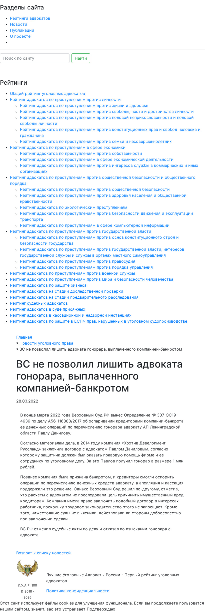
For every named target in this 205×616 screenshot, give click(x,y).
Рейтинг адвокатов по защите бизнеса (48, 285)
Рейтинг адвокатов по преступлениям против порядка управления (86, 267)
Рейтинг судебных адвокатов (39, 303)
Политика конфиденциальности (78, 590)
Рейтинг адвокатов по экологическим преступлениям (73, 207)
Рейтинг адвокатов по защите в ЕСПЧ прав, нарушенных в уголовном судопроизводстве (98, 321)
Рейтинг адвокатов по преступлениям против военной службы (72, 273)
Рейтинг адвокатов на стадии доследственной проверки (66, 291)
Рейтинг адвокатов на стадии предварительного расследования (74, 297)
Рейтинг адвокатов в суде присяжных (47, 309)
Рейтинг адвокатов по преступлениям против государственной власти (80, 231)
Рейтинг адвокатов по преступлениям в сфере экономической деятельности (97, 159)
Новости (18, 24)
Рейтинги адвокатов (30, 18)
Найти (81, 58)
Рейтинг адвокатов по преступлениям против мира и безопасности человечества (91, 279)
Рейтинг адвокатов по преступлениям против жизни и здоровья (84, 105)
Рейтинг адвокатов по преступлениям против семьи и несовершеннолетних (96, 141)
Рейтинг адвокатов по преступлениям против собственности (81, 153)
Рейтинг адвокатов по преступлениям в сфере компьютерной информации (95, 225)
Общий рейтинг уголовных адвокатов (47, 93)
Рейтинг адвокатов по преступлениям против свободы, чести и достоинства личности (107, 111)
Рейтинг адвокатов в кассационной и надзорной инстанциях (71, 315)
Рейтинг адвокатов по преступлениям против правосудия (77, 261)
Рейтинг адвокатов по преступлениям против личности (65, 99)
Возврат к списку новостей (43, 552)
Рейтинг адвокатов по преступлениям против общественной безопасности (95, 189)
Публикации (22, 30)
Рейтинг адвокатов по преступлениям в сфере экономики (68, 147)
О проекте (20, 36)
